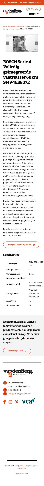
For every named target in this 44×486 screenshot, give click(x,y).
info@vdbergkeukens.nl (19, 393)
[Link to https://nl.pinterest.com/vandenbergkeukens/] (16, 402)
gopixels (20, 473)
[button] (7, 43)
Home (5, 26)
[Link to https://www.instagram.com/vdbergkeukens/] (10, 402)
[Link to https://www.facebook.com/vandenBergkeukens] (4, 402)
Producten (11, 26)
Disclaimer (22, 468)
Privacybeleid (34, 466)
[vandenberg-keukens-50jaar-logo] (12, 10)
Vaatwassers (20, 26)
